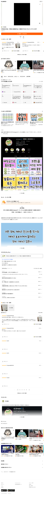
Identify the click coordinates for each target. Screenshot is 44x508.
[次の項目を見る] (42, 111)
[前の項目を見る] (40, 111)
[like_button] (2, 51)
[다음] (29, 390)
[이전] (15, 390)
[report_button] (19, 42)
